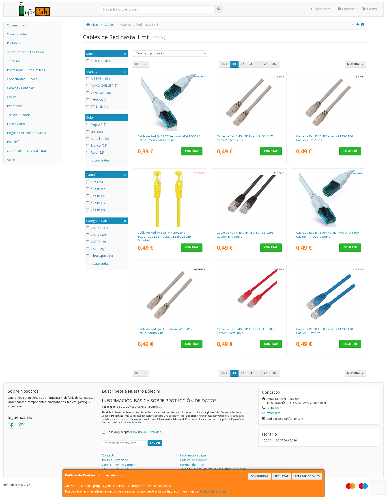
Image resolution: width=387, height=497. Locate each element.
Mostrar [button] (354, 64)
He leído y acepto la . (134, 432)
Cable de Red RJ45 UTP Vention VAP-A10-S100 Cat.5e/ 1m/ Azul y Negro (327, 234)
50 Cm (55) (99, 189)
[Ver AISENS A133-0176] (170, 295)
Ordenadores (16, 25)
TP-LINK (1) (99, 106)
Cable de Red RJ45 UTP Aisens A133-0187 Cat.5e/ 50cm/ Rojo (245, 331)
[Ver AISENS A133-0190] (328, 295)
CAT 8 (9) (97, 249)
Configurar (259, 476)
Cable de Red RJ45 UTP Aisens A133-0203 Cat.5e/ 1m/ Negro (245, 234)
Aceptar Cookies (307, 476)
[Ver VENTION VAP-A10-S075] (170, 102)
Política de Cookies (213, 491)
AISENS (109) (100, 78)
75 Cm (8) (98, 210)
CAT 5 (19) (98, 241)
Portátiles (14, 43)
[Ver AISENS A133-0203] (249, 198)
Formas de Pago (192, 465)
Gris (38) (97, 131)
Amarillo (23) (100, 138)
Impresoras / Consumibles (26, 70)
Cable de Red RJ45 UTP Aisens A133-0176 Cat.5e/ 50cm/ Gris (166, 331)
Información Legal (193, 455)
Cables (12, 97)
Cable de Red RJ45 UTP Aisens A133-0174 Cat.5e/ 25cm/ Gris (324, 138)
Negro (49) (98, 124)
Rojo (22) (97, 152)
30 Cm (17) (99, 202)
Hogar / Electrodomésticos (26, 133)
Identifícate (322, 9)
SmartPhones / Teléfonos (25, 52)
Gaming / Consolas (20, 88)
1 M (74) (97, 182)
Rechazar (281, 476)
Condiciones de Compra (119, 465)
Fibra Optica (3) (102, 256)
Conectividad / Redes (22, 79)
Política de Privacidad (131, 422)
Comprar (192, 151)
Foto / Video (16, 124)
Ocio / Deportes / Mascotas (27, 150)
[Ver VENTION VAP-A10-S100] (328, 198)
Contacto (348, 9)
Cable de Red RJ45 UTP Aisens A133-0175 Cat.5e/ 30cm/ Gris (245, 138)
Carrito (372, 9)
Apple (11, 159)
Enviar (155, 443)
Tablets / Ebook (18, 115)
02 (242, 64)
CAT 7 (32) (98, 234)
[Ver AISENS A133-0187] (249, 295)
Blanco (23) (99, 145)
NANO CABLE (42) (104, 85)
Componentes (17, 34)
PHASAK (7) (99, 99)
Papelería (13, 142)
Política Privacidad (115, 460)
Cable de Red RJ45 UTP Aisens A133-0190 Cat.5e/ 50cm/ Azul (324, 331)
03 (250, 64)
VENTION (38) (101, 92)
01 (234, 64)
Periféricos (14, 106)
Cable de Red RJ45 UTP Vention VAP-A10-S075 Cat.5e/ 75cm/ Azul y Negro (169, 138)
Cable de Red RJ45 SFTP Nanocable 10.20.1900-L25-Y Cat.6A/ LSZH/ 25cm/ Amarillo (164, 236)
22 (265, 64)
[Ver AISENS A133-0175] (249, 102)
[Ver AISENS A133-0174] (328, 102)
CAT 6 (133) (99, 228)
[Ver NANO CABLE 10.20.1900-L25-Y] (170, 198)
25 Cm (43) (99, 196)
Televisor (13, 61)
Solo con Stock (101, 60)
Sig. (274, 64)
